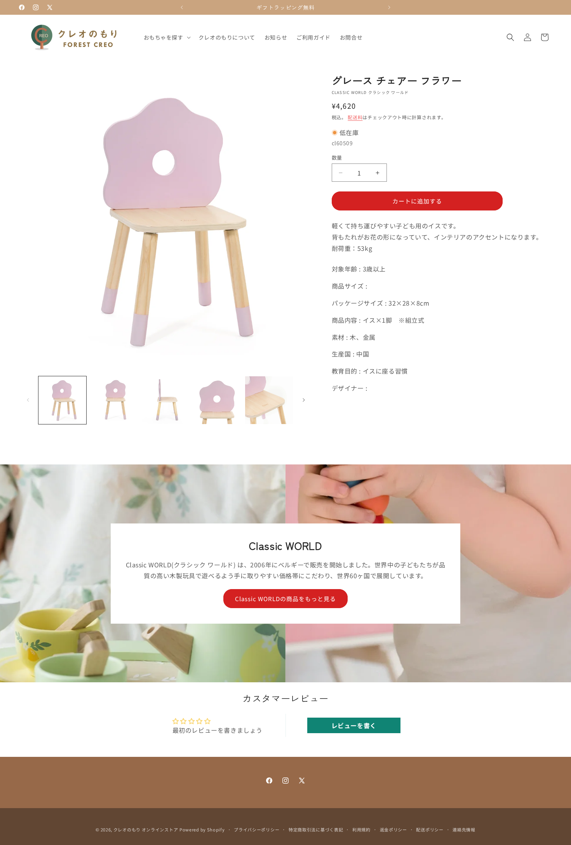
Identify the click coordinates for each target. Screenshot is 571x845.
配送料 (355, 117)
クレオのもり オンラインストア (145, 829)
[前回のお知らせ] (181, 7)
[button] (166, 37)
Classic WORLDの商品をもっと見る (285, 598)
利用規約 (361, 829)
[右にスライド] (303, 400)
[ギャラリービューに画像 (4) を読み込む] (217, 400)
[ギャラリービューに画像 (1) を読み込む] (62, 400)
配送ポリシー (429, 829)
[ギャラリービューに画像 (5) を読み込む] (269, 400)
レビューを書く (353, 725)
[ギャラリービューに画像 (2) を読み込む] (114, 400)
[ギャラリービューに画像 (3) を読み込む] (166, 400)
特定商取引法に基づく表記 (316, 829)
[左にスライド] (28, 400)
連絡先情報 (464, 829)
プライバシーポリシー (256, 829)
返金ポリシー (393, 829)
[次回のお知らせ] (389, 7)
